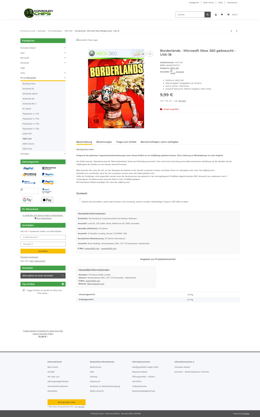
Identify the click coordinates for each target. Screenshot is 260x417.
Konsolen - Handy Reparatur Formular (192, 371)
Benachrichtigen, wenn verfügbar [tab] (160, 142)
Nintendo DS (28, 88)
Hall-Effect (137, 381)
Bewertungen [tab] (104, 142)
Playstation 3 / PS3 (31, 118)
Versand (182, 101)
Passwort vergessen (29, 257)
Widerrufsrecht (97, 391)
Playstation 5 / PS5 (31, 128)
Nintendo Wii (29, 98)
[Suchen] (207, 14)
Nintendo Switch (30, 93)
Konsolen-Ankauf (182, 367)
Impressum (232, 2)
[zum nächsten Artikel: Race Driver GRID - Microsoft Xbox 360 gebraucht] (237, 31)
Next (59, 315)
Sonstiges (24, 153)
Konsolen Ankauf (28, 48)
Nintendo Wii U (29, 103)
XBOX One (27, 148)
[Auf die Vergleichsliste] (143, 54)
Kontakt (51, 371)
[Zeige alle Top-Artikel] (63, 284)
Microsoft (24, 58)
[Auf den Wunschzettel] (150, 54)
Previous (27, 315)
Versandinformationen (58, 386)
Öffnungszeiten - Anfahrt (143, 376)
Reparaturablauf (139, 371)
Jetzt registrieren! (38, 261)
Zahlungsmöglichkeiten (58, 381)
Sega (22, 68)
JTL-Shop (246, 413)
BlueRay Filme (29, 83)
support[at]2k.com (108, 248)
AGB (92, 371)
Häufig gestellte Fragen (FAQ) (145, 367)
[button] (216, 14)
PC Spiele (27, 108)
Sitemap (93, 376)
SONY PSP (27, 133)
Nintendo (24, 63)
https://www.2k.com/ (95, 284)
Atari (22, 53)
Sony (22, 73)
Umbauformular (139, 386)
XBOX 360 (174, 68)
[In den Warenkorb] (78, 47)
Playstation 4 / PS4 (31, 123)
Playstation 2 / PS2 (31, 113)
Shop (220, 2)
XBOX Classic (28, 143)
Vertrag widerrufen (66, 402)
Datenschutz (95, 367)
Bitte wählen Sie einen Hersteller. (38, 275)
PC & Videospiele (28, 78)
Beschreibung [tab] (84, 142)
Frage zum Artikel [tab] (126, 142)
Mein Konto (208, 2)
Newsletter (52, 391)
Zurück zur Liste (28, 31)
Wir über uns (53, 376)
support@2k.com (92, 248)
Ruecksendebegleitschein (143, 391)
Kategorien (194, 2)
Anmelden (43, 251)
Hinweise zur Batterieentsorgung (105, 386)
